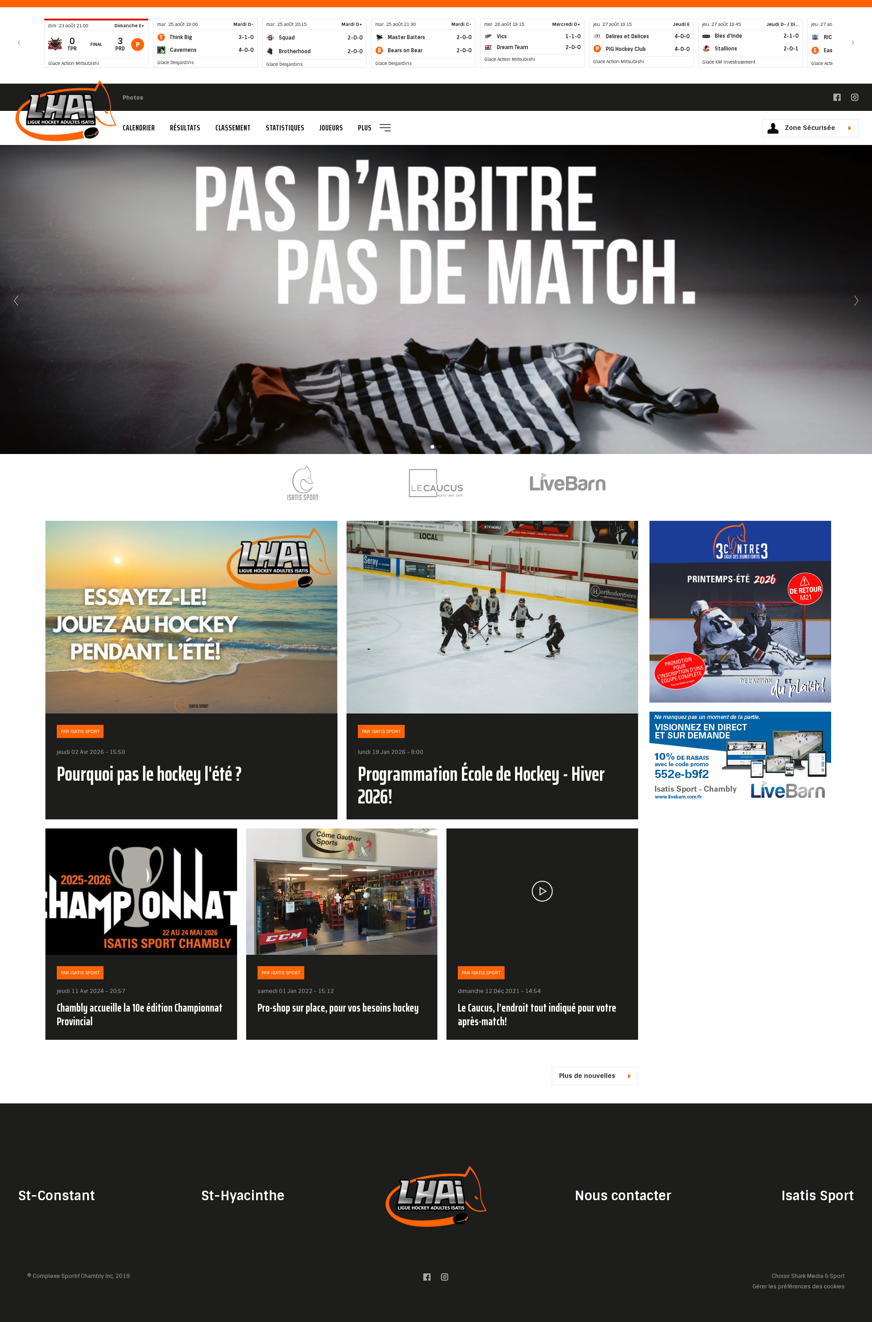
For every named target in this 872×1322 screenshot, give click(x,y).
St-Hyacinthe (242, 1195)
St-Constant (56, 1195)
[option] (304, 482)
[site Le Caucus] (436, 482)
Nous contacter (623, 1195)
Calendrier (139, 127)
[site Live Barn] (567, 482)
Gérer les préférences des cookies (799, 1286)
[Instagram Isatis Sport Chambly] (854, 99)
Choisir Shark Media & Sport (808, 1276)
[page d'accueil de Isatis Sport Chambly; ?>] (436, 1196)
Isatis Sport (817, 1195)
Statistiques (285, 127)
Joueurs (331, 127)
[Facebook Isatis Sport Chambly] (837, 99)
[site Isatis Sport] (304, 482)
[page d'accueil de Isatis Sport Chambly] (66, 111)
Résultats (185, 127)
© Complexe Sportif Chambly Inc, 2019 (78, 1276)
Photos (133, 97)
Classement (233, 127)
